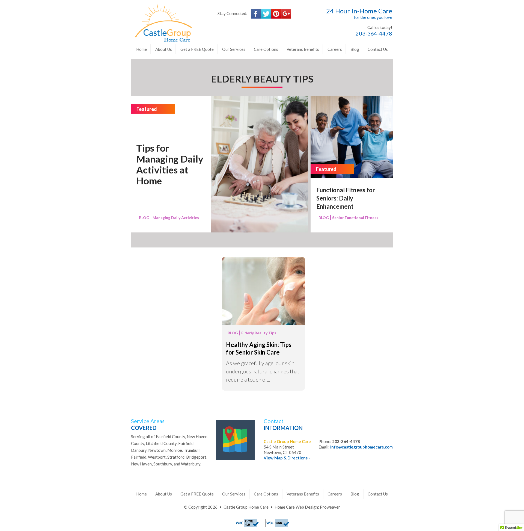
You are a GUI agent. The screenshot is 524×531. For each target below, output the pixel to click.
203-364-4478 (374, 33)
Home (141, 49)
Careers (334, 49)
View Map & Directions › (287, 457)
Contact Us (378, 49)
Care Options (266, 49)
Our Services (233, 49)
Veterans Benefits (303, 49)
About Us (163, 49)
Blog (354, 49)
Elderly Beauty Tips (258, 333)
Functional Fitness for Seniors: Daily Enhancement (345, 198)
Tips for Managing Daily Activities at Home (169, 164)
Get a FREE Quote (197, 49)
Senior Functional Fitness (355, 217)
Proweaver (330, 507)
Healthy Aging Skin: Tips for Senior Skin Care (258, 348)
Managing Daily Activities (176, 217)
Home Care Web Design (296, 507)
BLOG (144, 217)
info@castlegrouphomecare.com (361, 446)
